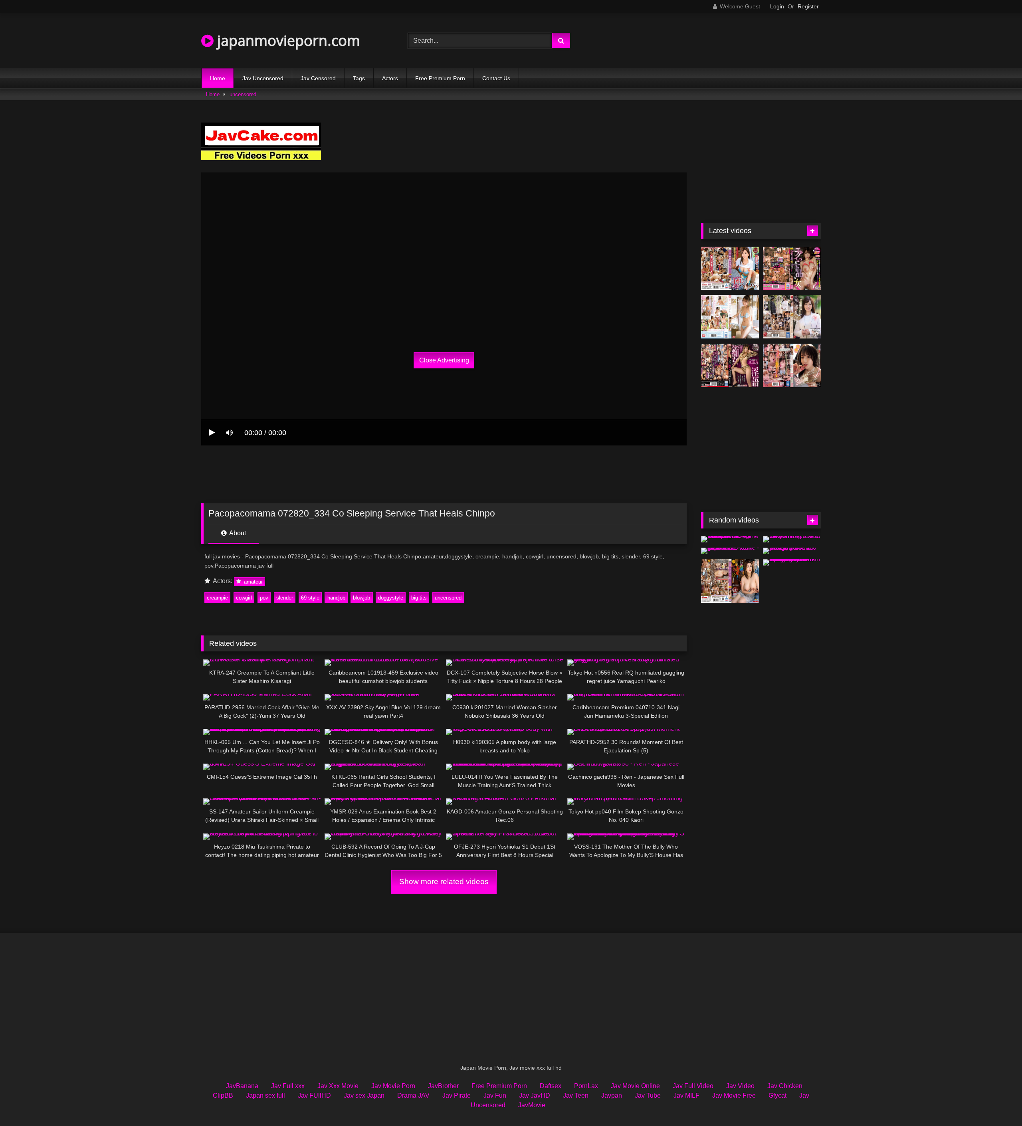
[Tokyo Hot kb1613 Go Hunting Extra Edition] (792, 539)
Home (217, 78)
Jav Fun (494, 1095)
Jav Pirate (456, 1095)
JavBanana (242, 1085)
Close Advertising (444, 360)
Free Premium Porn (440, 78)
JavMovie (531, 1105)
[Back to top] (997, 1102)
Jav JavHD (534, 1095)
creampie (217, 598)
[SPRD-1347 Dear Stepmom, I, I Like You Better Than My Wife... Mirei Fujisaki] (730, 581)
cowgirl (244, 598)
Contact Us (496, 78)
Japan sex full (265, 1095)
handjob (336, 598)
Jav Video (740, 1085)
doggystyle (390, 598)
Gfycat (777, 1095)
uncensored (243, 94)
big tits (419, 598)
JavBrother (443, 1085)
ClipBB (223, 1095)
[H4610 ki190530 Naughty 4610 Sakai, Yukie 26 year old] (792, 551)
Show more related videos (444, 881)
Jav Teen (575, 1095)
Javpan (611, 1095)
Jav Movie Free (734, 1095)
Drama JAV (413, 1095)
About (237, 533)
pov (264, 598)
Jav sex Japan (364, 1095)
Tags (359, 78)
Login (777, 6)
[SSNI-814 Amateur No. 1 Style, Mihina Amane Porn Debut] (730, 316)
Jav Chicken (784, 1085)
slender (284, 598)
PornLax (586, 1085)
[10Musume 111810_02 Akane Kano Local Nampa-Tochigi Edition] (730, 539)
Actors (390, 78)
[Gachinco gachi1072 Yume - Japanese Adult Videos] (730, 551)
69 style (310, 598)
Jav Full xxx (288, 1085)
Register (808, 6)
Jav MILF (686, 1095)
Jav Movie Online (635, 1085)
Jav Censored (318, 78)
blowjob (361, 598)
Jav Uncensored (262, 78)
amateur (252, 581)
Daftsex (550, 1085)
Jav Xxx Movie (337, 1085)
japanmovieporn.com (287, 40)
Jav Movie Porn (393, 1085)
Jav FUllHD (314, 1095)
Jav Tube (648, 1095)
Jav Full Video (693, 1085)
